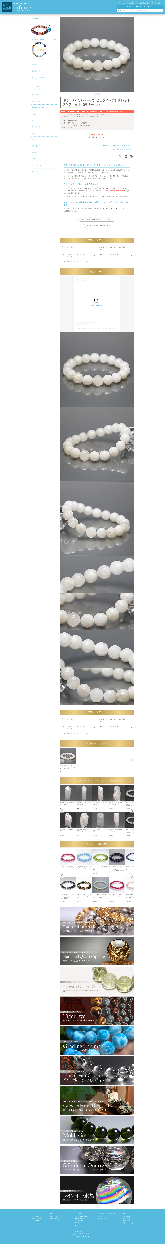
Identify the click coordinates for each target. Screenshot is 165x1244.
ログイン (125, 1214)
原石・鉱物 (35, 95)
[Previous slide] (62, 761)
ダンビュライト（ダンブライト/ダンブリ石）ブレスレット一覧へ (75, 255)
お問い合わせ (158, 3)
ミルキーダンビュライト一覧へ (95, 225)
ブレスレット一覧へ (67, 247)
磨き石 (34, 152)
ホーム (123, 3)
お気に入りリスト (128, 1218)
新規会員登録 (127, 1216)
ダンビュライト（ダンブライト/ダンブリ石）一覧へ (112, 248)
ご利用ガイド (133, 3)
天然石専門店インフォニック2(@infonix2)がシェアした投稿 (97, 329)
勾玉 (33, 139)
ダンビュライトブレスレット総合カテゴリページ (95, 219)
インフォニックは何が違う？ (106, 1214)
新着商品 (34, 65)
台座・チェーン (36, 165)
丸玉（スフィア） (37, 127)
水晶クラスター (36, 101)
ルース (34, 133)
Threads (76, 1223)
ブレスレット (36, 114)
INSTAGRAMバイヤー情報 (82, 1218)
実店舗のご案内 (36, 1218)
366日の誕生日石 (53, 1218)
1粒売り (34, 158)
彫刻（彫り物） (36, 146)
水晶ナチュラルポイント (39, 107)
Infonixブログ (78, 1214)
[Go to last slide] (61, 56)
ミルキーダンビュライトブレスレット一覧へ (75, 261)
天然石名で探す (36, 71)
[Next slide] (132, 56)
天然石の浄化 (102, 1216)
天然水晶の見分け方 (104, 1218)
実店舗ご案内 (145, 3)
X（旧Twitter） (78, 1220)
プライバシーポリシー (129, 1223)
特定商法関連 (127, 1220)
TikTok (76, 1225)
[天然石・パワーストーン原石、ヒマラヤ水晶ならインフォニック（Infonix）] (17, 3)
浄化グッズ (35, 171)
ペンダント (35, 120)
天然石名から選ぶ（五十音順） (57, 1216)
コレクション (36, 87)
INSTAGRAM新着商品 (81, 1216)
